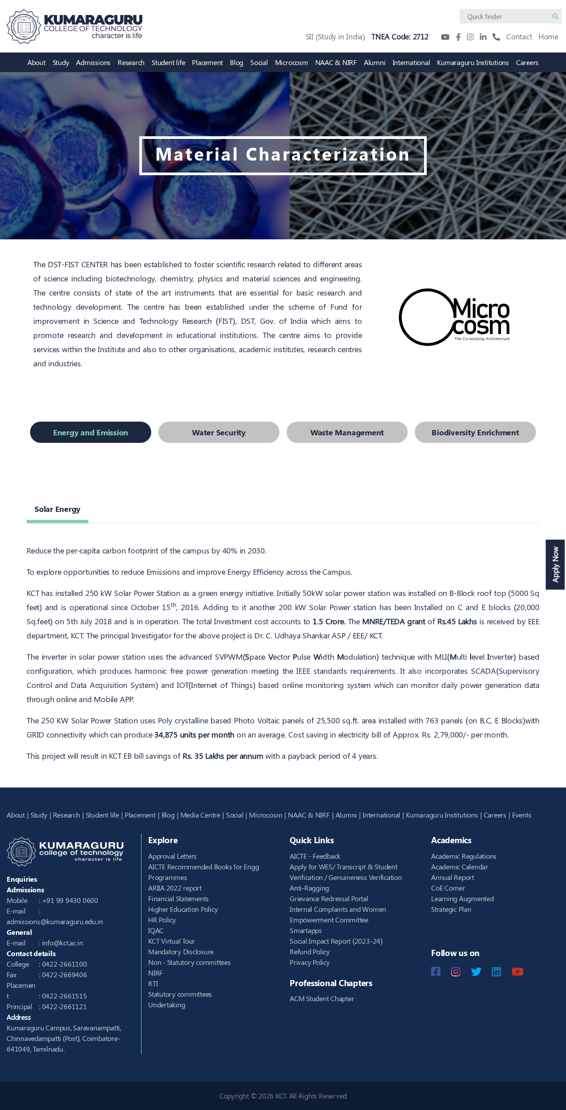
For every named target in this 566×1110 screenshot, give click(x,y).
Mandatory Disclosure (181, 951)
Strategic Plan (451, 909)
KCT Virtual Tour (171, 940)
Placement (207, 62)
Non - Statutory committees (189, 962)
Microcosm (291, 62)
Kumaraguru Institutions (473, 62)
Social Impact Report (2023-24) (336, 940)
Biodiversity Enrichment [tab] (475, 432)
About (36, 62)
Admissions (93, 62)
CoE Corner (448, 887)
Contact (519, 36)
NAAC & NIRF (336, 62)
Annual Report (452, 877)
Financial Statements (178, 898)
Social (259, 62)
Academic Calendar (459, 866)
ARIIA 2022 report (175, 887)
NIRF (155, 972)
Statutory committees (180, 994)
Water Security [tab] (219, 432)
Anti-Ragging (309, 887)
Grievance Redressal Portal (329, 898)
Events (522, 814)
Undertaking (166, 1004)
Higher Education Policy (183, 909)
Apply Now (555, 564)
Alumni (375, 62)
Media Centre (200, 814)
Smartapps (306, 930)
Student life (168, 62)
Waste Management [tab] (347, 432)
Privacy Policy (310, 962)
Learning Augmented (462, 898)
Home (548, 36)
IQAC (156, 930)
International (411, 62)
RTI (152, 983)
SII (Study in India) (335, 36)
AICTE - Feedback (315, 855)
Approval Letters (172, 855)
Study (61, 62)
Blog (236, 62)
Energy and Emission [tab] (90, 432)
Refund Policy (310, 951)
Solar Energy (57, 508)
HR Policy (162, 919)
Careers (527, 62)
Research (131, 62)
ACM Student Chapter (322, 998)
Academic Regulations (464, 855)
